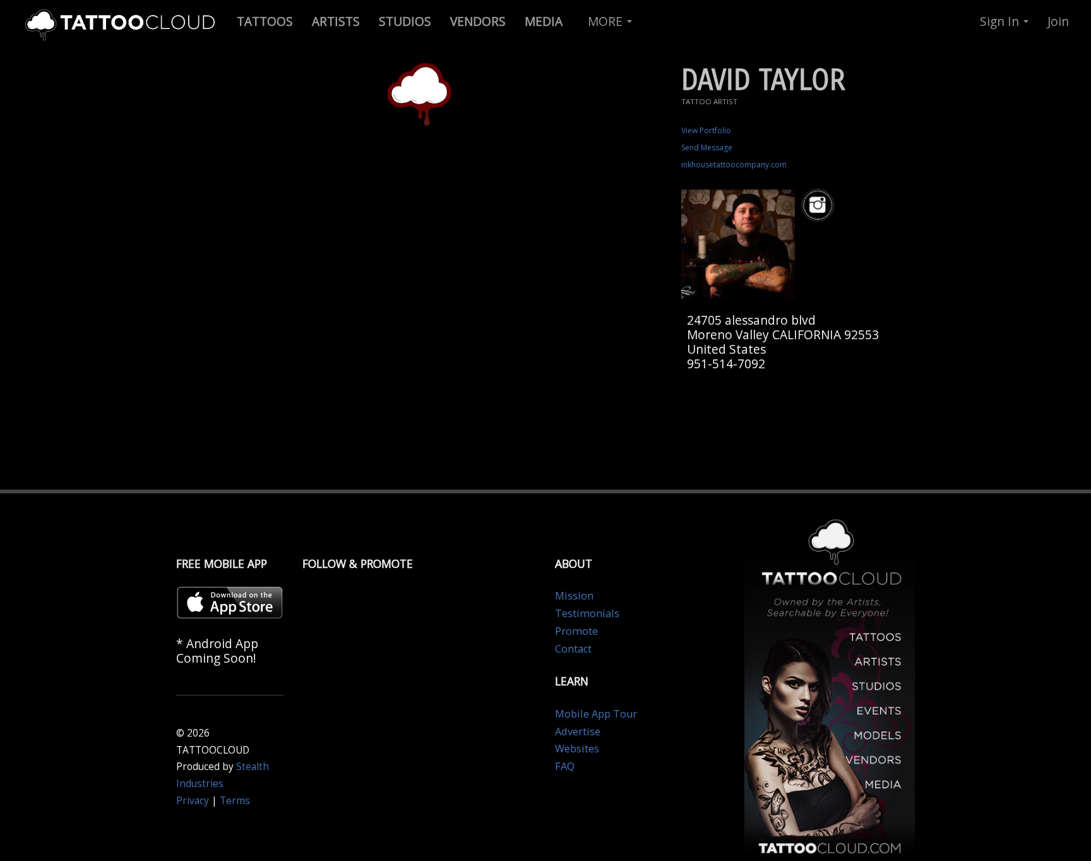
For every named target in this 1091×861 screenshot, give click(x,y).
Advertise (577, 731)
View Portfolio (706, 130)
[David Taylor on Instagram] (819, 205)
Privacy (192, 800)
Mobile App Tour (596, 714)
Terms (235, 800)
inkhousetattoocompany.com (734, 164)
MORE (607, 21)
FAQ (565, 766)
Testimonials (587, 613)
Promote (576, 631)
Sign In (1001, 21)
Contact (573, 649)
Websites (577, 749)
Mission (574, 596)
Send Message (706, 147)
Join (1058, 21)
